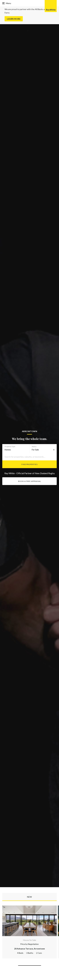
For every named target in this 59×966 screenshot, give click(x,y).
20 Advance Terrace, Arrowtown (29, 948)
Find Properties (29, 464)
